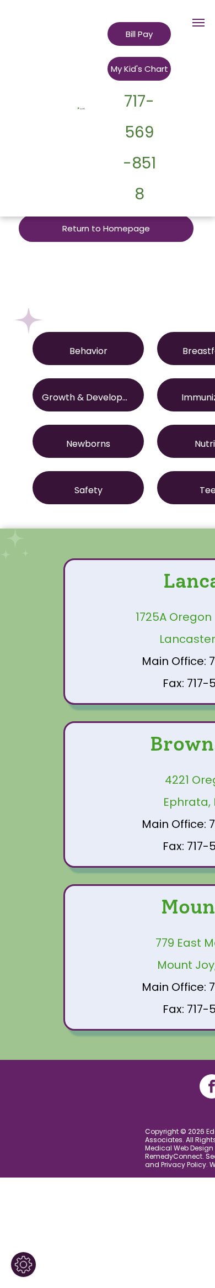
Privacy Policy (183, 1164)
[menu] (198, 23)
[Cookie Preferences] (23, 1264)
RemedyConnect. (174, 1156)
